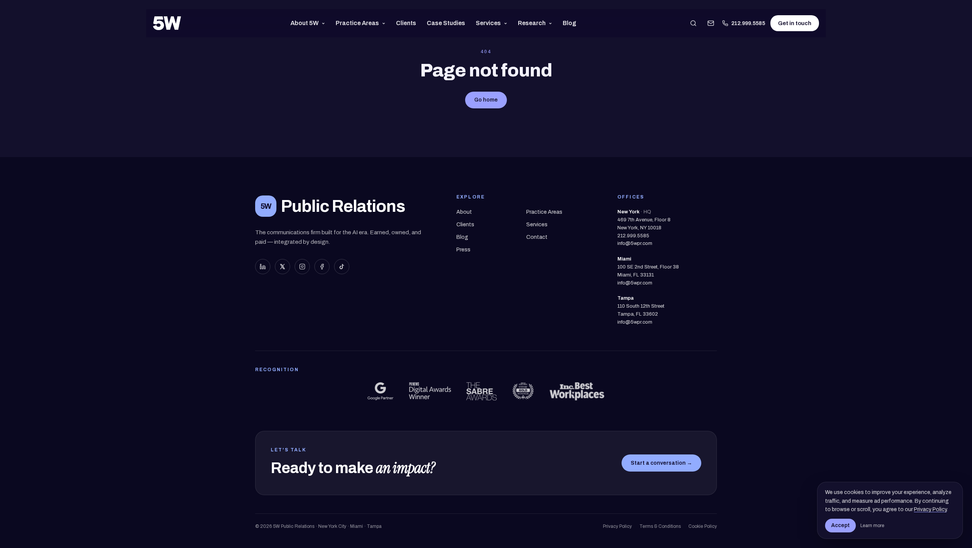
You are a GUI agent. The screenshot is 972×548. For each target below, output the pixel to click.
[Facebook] (322, 266)
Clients (406, 23)
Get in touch (794, 23)
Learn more (872, 525)
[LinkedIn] (262, 266)
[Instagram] (302, 266)
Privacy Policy (617, 526)
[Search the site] (693, 23)
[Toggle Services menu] (507, 23)
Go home (486, 100)
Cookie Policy (702, 526)
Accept (840, 525)
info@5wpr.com (634, 243)
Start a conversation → (661, 463)
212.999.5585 (748, 23)
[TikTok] (341, 266)
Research (532, 23)
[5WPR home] (167, 23)
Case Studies (446, 23)
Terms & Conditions (660, 526)
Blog (569, 23)
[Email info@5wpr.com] (710, 23)
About (464, 212)
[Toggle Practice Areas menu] (385, 23)
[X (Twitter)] (282, 266)
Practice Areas (357, 23)
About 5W (304, 23)
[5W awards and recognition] (380, 391)
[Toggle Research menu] (552, 23)
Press (463, 250)
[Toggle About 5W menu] (325, 23)
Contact (537, 237)
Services (488, 23)
